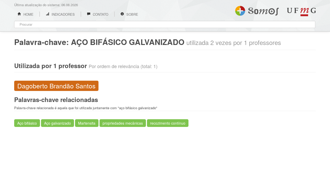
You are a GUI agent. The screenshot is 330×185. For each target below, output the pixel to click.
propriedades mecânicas (123, 123)
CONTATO (100, 14)
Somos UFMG (257, 10)
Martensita (86, 123)
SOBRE (131, 14)
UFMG (301, 12)
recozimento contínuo (167, 123)
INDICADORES (63, 14)
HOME (28, 14)
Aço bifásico (27, 123)
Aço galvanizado (57, 123)
